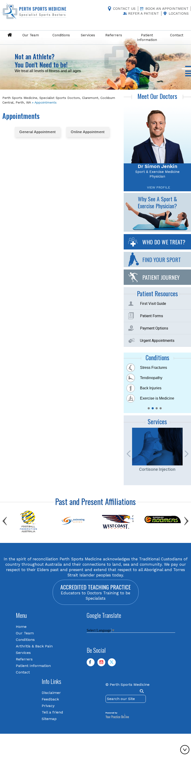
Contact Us (124, 9)
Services (23, 652)
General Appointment (37, 132)
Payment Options (154, 328)
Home (21, 626)
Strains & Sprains (154, 398)
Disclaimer (51, 692)
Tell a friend (52, 712)
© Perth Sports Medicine (128, 684)
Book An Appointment (166, 9)
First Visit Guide (153, 303)
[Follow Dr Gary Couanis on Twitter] (113, 664)
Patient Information (33, 665)
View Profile (158, 187)
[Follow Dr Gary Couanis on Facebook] (92, 664)
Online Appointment (88, 132)
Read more (29, 69)
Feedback (50, 699)
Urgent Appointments (157, 340)
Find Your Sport (161, 259)
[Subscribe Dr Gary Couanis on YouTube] (103, 664)
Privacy (48, 705)
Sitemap (49, 718)
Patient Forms (151, 315)
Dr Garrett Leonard (157, 166)
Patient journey (161, 277)
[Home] (9, 35)
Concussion (150, 367)
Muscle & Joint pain (156, 378)
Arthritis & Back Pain (34, 646)
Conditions (25, 639)
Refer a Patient (143, 13)
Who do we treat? (163, 241)
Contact (23, 672)
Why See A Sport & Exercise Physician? (157, 202)
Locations (179, 13)
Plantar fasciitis (152, 388)
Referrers (24, 659)
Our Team (25, 633)
